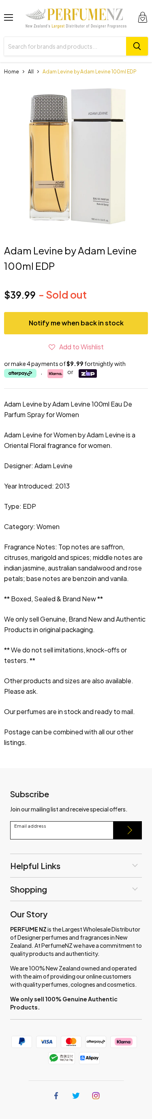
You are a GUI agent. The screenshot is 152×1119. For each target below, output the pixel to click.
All (31, 72)
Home (11, 72)
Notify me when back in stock (76, 322)
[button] (76, 346)
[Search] (137, 46)
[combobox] (65, 46)
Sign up (127, 830)
